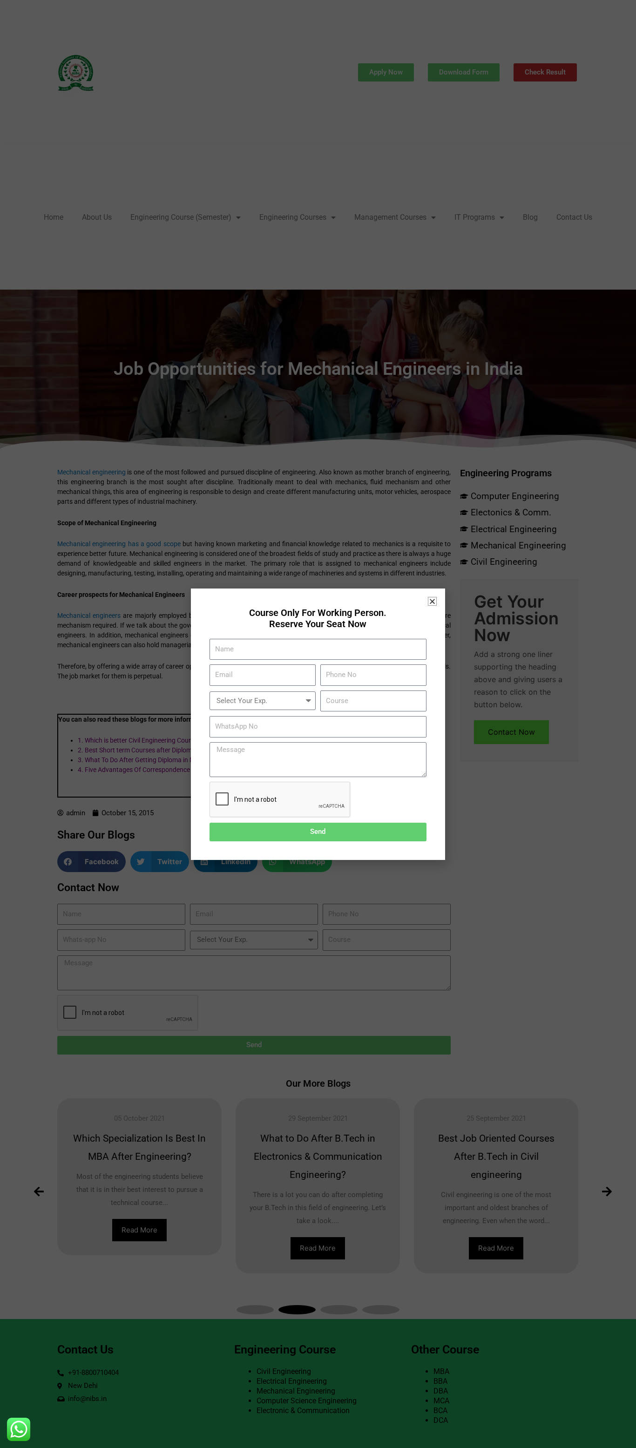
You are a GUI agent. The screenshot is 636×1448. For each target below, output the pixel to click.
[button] (432, 601)
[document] (318, 724)
